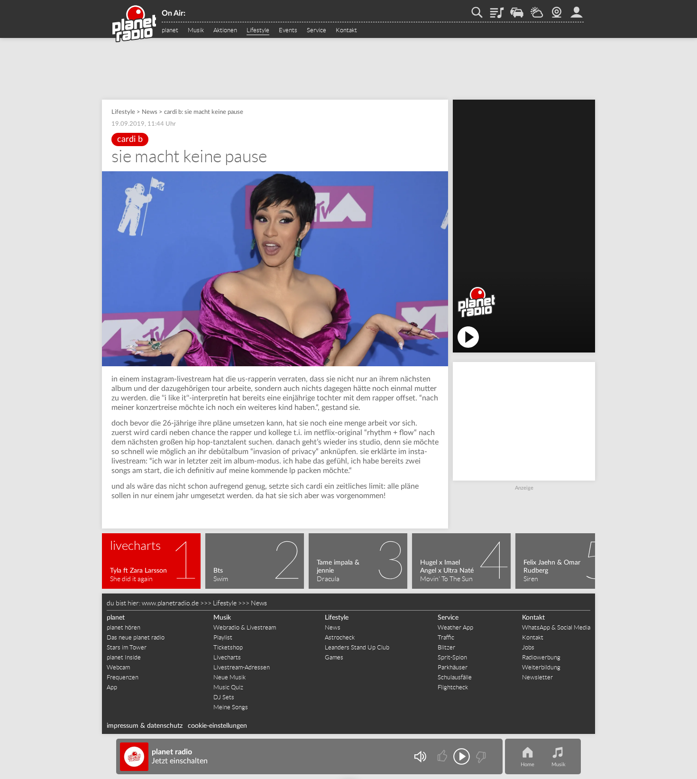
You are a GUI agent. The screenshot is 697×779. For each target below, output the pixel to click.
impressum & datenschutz (145, 726)
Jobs (528, 647)
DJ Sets (223, 697)
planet (170, 30)
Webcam (557, 9)
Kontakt (346, 30)
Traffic (517, 9)
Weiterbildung (541, 667)
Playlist (497, 9)
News (149, 112)
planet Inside (124, 657)
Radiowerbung (541, 657)
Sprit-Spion (452, 657)
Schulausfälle (455, 677)
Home (527, 764)
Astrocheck (340, 637)
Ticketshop (228, 647)
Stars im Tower (127, 647)
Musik (196, 30)
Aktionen (225, 30)
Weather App (455, 627)
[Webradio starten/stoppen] (461, 756)
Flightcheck (453, 687)
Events (288, 30)
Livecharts (227, 657)
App (112, 687)
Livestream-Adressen (241, 667)
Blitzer (446, 647)
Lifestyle (258, 30)
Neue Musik (229, 677)
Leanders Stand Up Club (357, 647)
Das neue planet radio (136, 637)
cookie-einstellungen (217, 726)
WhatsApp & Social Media (556, 627)
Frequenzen (122, 677)
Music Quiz (228, 687)
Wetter (537, 9)
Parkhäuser (453, 667)
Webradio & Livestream (244, 627)
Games (334, 657)
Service (316, 30)
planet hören (123, 627)
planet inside (576, 9)
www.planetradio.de (170, 603)
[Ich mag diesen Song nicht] (480, 756)
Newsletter (537, 677)
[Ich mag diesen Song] (443, 756)
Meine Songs (230, 707)
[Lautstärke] (420, 756)
